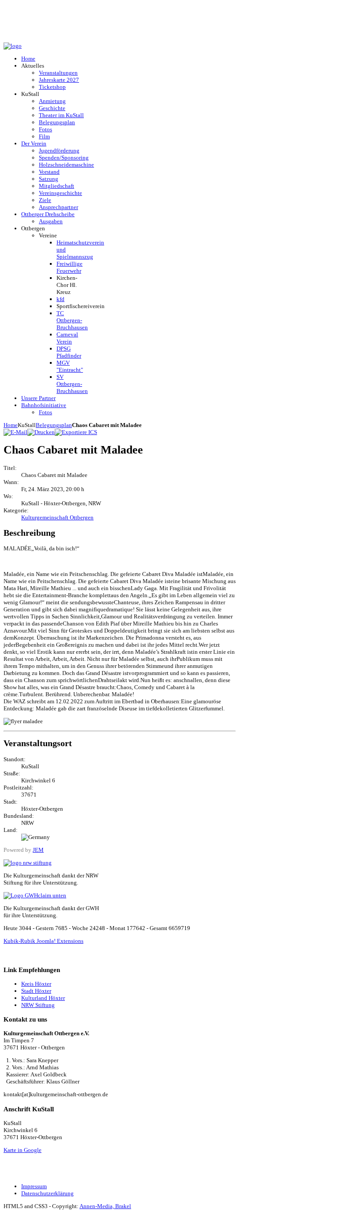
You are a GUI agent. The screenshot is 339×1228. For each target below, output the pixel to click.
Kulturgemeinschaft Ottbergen (57, 517)
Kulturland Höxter (43, 998)
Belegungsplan (54, 425)
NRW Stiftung (38, 1005)
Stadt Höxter (36, 991)
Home (11, 425)
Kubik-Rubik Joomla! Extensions (43, 941)
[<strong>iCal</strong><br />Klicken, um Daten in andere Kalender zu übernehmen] (76, 432)
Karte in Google (22, 1150)
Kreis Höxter (36, 983)
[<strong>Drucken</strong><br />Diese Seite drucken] (41, 432)
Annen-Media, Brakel (105, 1206)
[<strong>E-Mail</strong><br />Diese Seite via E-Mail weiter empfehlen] (15, 432)
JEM (38, 850)
